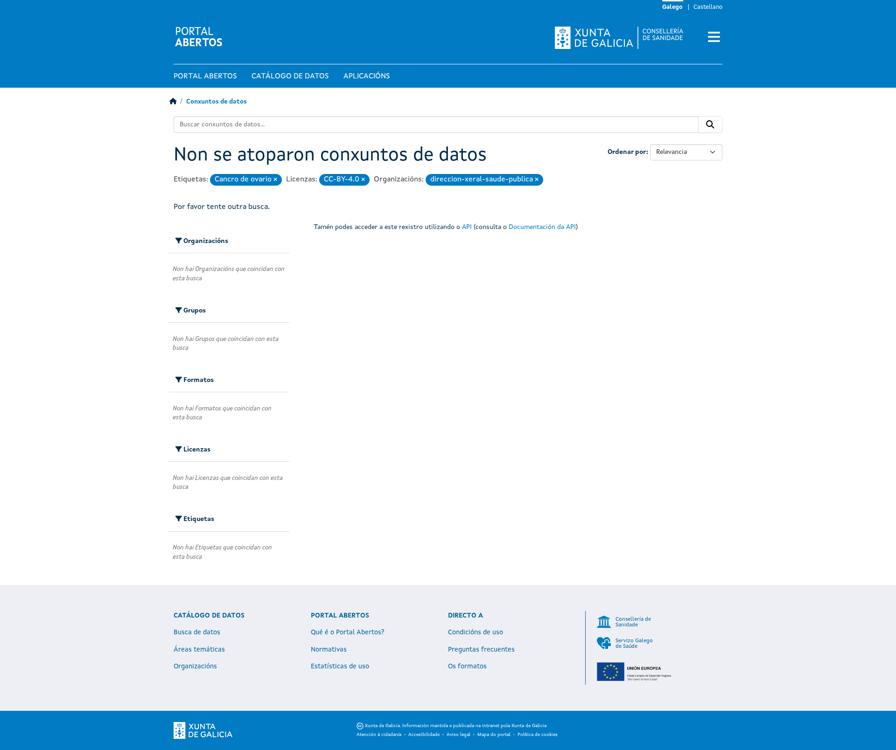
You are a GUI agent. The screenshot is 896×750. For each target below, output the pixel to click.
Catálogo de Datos (290, 76)
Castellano (707, 7)
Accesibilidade (424, 734)
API (467, 227)
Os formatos (467, 666)
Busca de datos (197, 632)
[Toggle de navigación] (714, 38)
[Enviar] (710, 124)
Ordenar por (627, 152)
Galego (672, 7)
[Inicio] (172, 102)
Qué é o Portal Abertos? (348, 632)
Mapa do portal (494, 734)
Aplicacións (366, 76)
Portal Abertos (205, 76)
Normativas (329, 649)
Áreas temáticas (199, 649)
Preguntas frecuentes (481, 649)
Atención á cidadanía (379, 734)
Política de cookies (538, 734)
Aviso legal (458, 734)
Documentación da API (542, 227)
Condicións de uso (475, 632)
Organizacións (195, 666)
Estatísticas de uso (340, 666)
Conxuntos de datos (216, 102)
